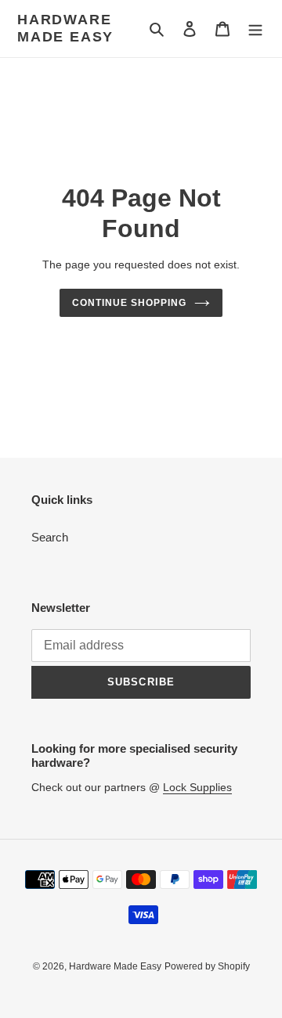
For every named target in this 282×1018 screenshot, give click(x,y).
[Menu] (255, 28)
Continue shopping (129, 302)
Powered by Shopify (207, 966)
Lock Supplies (197, 787)
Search (49, 537)
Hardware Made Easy (65, 28)
